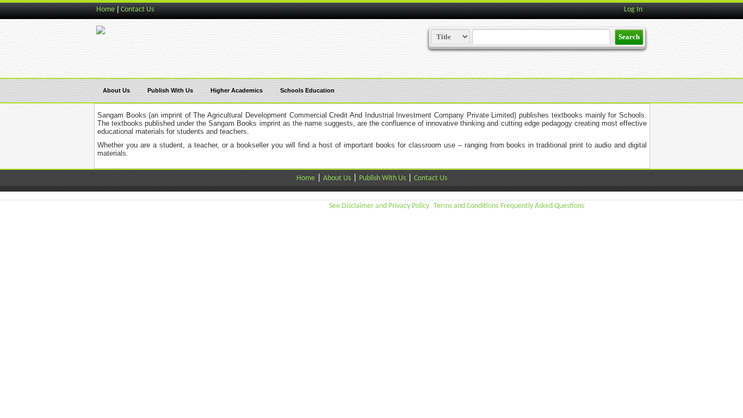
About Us (116, 90)
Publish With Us (170, 90)
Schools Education (307, 90)
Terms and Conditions (466, 206)
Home (105, 9)
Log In (633, 9)
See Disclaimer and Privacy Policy (379, 206)
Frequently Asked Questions (542, 206)
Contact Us (137, 9)
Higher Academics (236, 90)
